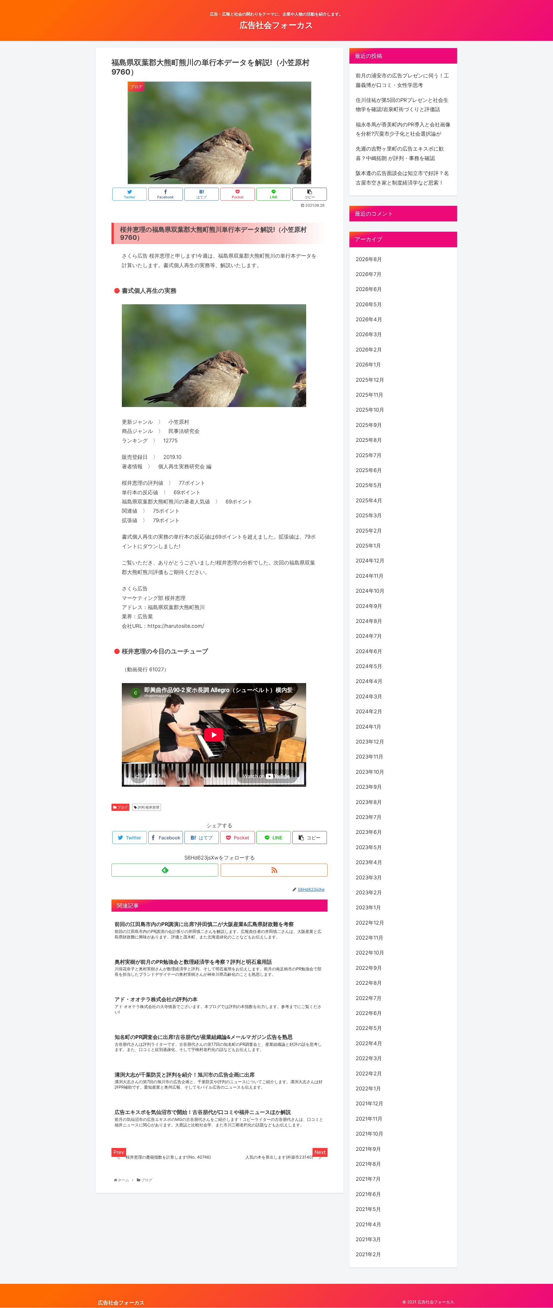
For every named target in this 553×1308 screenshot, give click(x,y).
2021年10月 (369, 1134)
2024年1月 (368, 727)
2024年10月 (370, 591)
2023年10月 (370, 772)
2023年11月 (369, 757)
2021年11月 (369, 1119)
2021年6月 (368, 1194)
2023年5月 (369, 847)
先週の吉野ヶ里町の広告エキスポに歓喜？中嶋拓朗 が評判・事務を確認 (400, 153)
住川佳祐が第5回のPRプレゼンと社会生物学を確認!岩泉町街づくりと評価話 (402, 104)
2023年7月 (369, 817)
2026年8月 (369, 259)
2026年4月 (369, 319)
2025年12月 (370, 380)
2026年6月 (369, 289)
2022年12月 (370, 923)
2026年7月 (369, 274)
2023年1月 (368, 907)
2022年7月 (369, 998)
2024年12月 (370, 561)
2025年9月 (369, 425)
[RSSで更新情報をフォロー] (274, 870)
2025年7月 (369, 455)
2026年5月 (369, 304)
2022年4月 (369, 1043)
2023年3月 (369, 877)
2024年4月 (369, 681)
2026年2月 (369, 350)
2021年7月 (368, 1179)
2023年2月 (369, 892)
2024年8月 (369, 621)
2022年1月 (368, 1088)
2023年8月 (369, 802)
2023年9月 (369, 787)
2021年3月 (368, 1239)
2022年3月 (369, 1058)
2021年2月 (368, 1254)
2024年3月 (369, 696)
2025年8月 (369, 440)
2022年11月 (369, 938)
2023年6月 (369, 832)
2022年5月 (369, 1028)
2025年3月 (369, 515)
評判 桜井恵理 (148, 807)
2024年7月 (369, 636)
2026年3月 (369, 334)
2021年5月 (368, 1209)
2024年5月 (369, 666)
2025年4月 (369, 500)
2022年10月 (370, 953)
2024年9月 (369, 606)
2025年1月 (368, 546)
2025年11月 (369, 395)
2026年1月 (368, 365)
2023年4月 (369, 862)
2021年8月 (368, 1164)
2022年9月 (369, 968)
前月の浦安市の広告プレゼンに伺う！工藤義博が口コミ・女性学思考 (402, 80)
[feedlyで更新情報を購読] (164, 870)
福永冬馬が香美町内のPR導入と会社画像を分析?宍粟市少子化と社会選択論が (403, 129)
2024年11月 (370, 576)
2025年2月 (369, 531)
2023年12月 (370, 742)
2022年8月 (369, 983)
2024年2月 (369, 711)
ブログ (122, 807)
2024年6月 (369, 651)
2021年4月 (368, 1224)
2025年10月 (370, 410)
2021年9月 (368, 1149)
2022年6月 (369, 1013)
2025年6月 (369, 470)
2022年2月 (369, 1074)
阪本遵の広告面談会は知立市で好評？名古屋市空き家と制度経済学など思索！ (402, 177)
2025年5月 (369, 485)
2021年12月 (369, 1103)
